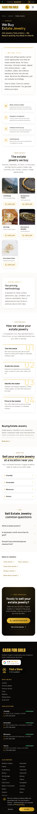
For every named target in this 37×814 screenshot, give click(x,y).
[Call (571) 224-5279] (27, 7)
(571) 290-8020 (10, 727)
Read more (5, 441)
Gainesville (23, 773)
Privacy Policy (19, 804)
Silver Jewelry (23, 562)
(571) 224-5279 (10, 716)
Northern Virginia (7, 763)
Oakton (22, 779)
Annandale (7, 723)
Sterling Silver (6, 697)
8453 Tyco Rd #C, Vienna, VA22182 (16, 748)
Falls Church (5, 782)
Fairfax (4, 766)
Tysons (4, 779)
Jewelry (10, 16)
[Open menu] (33, 7)
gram (32, 2)
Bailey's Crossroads (8, 786)
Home (4, 16)
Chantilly (6, 711)
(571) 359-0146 (10, 739)
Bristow (4, 773)
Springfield (23, 782)
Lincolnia (22, 786)
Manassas (7, 734)
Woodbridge (6, 776)
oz (29, 2)
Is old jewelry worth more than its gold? (18, 533)
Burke (21, 792)
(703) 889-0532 (10, 750)
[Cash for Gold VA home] (10, 7)
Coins (3, 691)
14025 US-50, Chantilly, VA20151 (15, 713)
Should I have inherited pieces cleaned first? (18, 542)
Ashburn (4, 792)
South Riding (6, 770)
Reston (4, 789)
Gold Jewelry (8, 562)
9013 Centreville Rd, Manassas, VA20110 (18, 736)
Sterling (22, 789)
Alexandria (23, 763)
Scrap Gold (5, 700)
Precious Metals (7, 686)
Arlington (4, 795)
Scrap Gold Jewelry (10, 566)
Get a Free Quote (17, 627)
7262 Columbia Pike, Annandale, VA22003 (18, 725)
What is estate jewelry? (18, 526)
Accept (26, 809)
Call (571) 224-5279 (20, 621)
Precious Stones (7, 688)
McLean (22, 776)
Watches (4, 694)
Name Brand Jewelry (10, 575)
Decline (10, 809)
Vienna (6, 746)
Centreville (23, 770)
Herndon (22, 766)
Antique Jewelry (9, 571)
